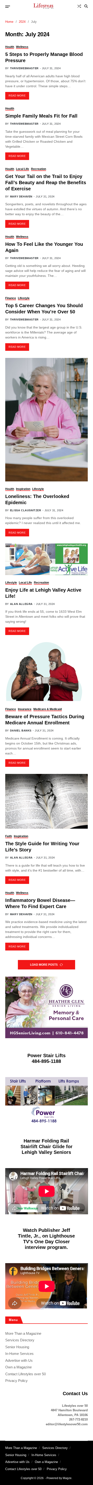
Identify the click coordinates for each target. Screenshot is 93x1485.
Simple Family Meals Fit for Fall (41, 116)
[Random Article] (79, 6)
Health (9, 47)
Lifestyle (24, 298)
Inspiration (23, 489)
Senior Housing (17, 1347)
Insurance (24, 709)
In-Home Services (19, 1354)
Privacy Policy (16, 1381)
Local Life (22, 169)
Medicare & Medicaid (47, 709)
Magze (67, 1478)
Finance (10, 298)
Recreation (38, 169)
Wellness (22, 47)
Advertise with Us (19, 1360)
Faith (8, 836)
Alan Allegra (21, 604)
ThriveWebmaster (24, 68)
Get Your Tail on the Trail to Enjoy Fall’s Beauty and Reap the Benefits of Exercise (45, 182)
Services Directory (19, 1340)
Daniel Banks (20, 730)
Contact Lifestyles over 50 (25, 1374)
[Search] (86, 6)
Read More (17, 95)
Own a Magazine (18, 1367)
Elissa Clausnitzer (25, 510)
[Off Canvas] (7, 7)
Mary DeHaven (21, 196)
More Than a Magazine (23, 1333)
